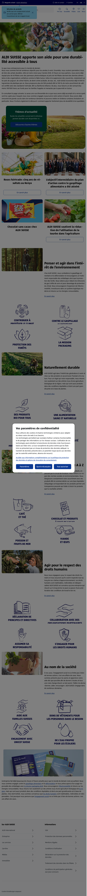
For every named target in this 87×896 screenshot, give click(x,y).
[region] (44, 448)
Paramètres (24, 466)
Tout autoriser (62, 466)
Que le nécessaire (43, 466)
